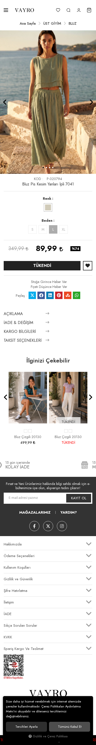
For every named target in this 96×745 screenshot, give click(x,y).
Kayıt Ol (78, 498)
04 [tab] (52, 167)
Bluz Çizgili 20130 (27, 437)
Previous (5, 102)
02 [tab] (46, 167)
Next (91, 102)
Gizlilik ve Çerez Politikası (50, 736)
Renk (47, 198)
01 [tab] (43, 167)
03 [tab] (49, 167)
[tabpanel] (48, 102)
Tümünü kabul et (69, 726)
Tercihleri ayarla (26, 726)
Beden (47, 220)
